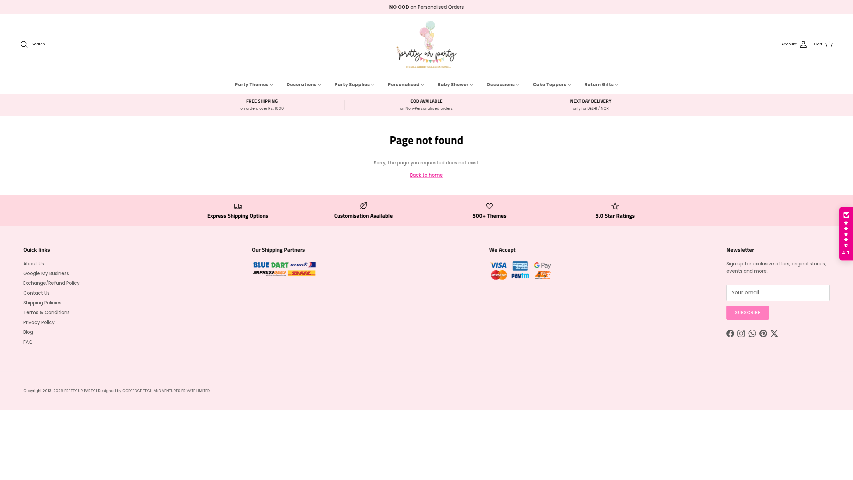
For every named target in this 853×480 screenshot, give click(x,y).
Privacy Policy (39, 322)
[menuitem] (254, 84)
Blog (28, 332)
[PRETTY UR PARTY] (426, 44)
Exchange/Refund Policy (51, 283)
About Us (33, 263)
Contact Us (36, 293)
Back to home (426, 175)
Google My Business (46, 273)
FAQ (28, 342)
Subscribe (747, 312)
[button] (846, 234)
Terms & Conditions (46, 312)
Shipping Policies (42, 302)
